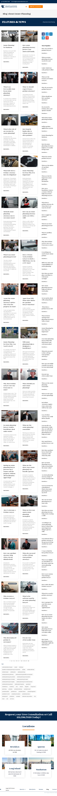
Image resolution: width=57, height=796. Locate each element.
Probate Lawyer (22, 691)
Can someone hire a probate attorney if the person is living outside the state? (47, 541)
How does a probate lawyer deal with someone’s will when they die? (47, 452)
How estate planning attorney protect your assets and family (29, 48)
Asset (15, 667)
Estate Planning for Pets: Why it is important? (29, 173)
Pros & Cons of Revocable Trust (29, 639)
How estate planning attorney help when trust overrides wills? (47, 629)
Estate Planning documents (8, 676)
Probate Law (13, 691)
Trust (3, 698)
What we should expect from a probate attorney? (29, 89)
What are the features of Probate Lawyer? (47, 78)
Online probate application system (47, 127)
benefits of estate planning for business (11, 669)
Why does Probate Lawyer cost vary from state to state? (9, 387)
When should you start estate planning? (29, 386)
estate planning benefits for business (24, 674)
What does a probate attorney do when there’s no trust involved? (47, 205)
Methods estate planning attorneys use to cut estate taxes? (9, 215)
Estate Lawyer (5, 672)
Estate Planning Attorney (7, 674)
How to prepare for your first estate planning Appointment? (47, 605)
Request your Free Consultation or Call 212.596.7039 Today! (28, 716)
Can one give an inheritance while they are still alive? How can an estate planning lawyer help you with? (47, 430)
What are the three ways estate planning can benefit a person (29, 468)
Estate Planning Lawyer (7, 684)
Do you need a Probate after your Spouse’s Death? (47, 108)
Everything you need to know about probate (47, 254)
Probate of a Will (6, 694)
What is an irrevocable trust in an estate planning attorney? (9, 91)
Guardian (28, 684)
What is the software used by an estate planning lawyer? (29, 599)
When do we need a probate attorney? (47, 594)
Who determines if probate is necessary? (9, 640)
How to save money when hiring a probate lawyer (47, 575)
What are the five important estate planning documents (47, 178)
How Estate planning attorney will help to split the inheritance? (47, 642)
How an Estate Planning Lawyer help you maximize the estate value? (47, 465)
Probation (12, 696)
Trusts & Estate (11, 6)
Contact (54, 789)
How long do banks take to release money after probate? (28, 132)
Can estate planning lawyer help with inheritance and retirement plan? (47, 341)
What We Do (32, 789)
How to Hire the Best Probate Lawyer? (48, 585)
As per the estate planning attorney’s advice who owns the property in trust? (9, 302)
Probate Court (27, 689)
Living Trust (33, 686)
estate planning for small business (24, 681)
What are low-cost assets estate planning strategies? (29, 513)
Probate (10, 689)
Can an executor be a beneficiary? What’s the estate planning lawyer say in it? (47, 489)
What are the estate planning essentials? (28, 427)
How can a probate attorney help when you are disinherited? (9, 556)
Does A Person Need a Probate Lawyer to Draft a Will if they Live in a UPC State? (29, 259)
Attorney (21, 667)
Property (18, 696)
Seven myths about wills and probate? (47, 299)
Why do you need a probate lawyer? (47, 88)
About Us (22, 789)
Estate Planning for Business (8, 46)
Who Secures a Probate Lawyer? (9, 597)
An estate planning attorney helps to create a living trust (47, 476)
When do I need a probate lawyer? (47, 157)
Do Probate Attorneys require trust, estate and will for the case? (47, 405)
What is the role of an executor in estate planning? (9, 131)
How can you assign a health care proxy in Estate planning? (47, 365)
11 (26, 661)
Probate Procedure (16, 694)
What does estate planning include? (47, 118)
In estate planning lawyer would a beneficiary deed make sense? (9, 428)
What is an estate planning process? (9, 256)
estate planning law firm (11, 7)
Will (7, 698)
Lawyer (21, 686)
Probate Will (5, 696)
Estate (23, 669)
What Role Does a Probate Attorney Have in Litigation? (9, 173)
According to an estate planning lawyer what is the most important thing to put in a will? (47, 527)
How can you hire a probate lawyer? (47, 49)
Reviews (41, 789)
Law (17, 686)
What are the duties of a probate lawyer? (47, 167)
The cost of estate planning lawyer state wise (47, 501)
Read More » (6, 61)
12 (28, 661)
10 (24, 661)
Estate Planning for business (23, 676)
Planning (4, 689)
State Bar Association (27, 696)
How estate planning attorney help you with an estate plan (47, 288)
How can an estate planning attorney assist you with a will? (29, 215)
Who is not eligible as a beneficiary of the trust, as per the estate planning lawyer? (47, 563)
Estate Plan (13, 672)
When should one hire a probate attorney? (47, 98)
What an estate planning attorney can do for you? (47, 59)
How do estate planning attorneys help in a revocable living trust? (47, 146)
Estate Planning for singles (8, 681)
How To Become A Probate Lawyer (9, 511)
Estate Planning (21, 672)
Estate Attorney (30, 669)
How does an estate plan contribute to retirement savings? (47, 276)
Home (41, 22)
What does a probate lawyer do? (47, 308)
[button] (26, 6)
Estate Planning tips (19, 684)
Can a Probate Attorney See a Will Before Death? (47, 416)
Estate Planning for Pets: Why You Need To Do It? (9, 344)
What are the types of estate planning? (47, 394)
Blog (48, 789)
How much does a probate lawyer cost (47, 442)
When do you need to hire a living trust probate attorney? (29, 556)
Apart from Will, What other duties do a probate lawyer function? (29, 301)
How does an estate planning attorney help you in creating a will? (48, 513)
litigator (27, 686)
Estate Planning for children (8, 679)
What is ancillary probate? (47, 233)
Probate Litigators (31, 691)
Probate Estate (5, 691)
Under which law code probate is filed (47, 69)
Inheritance (4, 686)
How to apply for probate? (46, 216)
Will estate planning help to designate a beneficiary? (28, 345)
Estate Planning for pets (22, 679)
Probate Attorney (18, 689)
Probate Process (26, 694)
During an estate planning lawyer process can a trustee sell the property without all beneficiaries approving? (9, 471)
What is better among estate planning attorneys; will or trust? (48, 318)
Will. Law (12, 698)
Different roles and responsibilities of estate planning (47, 264)
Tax (35, 696)
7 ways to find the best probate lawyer (47, 552)
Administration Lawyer (7, 667)
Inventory (12, 686)
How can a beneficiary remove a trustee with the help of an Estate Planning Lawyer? (47, 192)
